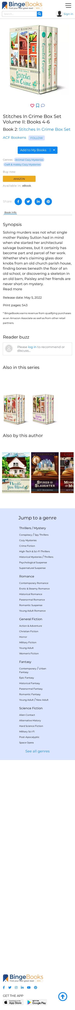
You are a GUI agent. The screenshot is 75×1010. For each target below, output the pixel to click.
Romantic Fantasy (30, 694)
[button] (12, 289)
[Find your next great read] (22, 5)
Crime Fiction (27, 545)
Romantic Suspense (30, 605)
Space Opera (26, 742)
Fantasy (25, 662)
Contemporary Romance (33, 583)
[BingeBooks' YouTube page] (29, 987)
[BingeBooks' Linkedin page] (22, 987)
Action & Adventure (30, 625)
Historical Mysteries (30, 556)
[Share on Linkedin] (38, 201)
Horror (23, 636)
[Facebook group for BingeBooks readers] (4, 987)
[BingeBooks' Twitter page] (9, 987)
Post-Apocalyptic (29, 737)
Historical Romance (30, 594)
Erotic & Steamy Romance (34, 588)
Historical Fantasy (29, 683)
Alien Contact (27, 714)
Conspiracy (25, 534)
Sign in (68, 14)
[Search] (39, 14)
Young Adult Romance (32, 610)
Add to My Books (33, 150)
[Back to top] (62, 996)
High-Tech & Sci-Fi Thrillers (34, 551)
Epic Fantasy (26, 677)
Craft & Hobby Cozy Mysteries (22, 164)
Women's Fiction (29, 653)
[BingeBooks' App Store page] (13, 1002)
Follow (36, 138)
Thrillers (25, 528)
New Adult (42, 699)
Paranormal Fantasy (31, 688)
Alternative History (30, 720)
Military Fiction (27, 642)
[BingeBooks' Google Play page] (36, 1002)
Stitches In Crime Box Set (45, 129)
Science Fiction (31, 708)
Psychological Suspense (33, 562)
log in (32, 347)
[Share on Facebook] (18, 201)
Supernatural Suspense (32, 568)
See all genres (37, 751)
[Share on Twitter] (28, 201)
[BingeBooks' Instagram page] (16, 987)
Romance (26, 576)
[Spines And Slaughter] (45, 467)
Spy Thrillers (41, 534)
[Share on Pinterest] (48, 201)
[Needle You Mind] (16, 467)
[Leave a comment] (43, 106)
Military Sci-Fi (27, 731)
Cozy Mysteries (28, 540)
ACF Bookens (14, 137)
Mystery (40, 528)
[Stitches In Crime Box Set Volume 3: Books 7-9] (45, 399)
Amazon (19, 178)
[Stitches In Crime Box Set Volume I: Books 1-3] (16, 399)
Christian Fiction (28, 631)
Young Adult (26, 647)
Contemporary (27, 668)
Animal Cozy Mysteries (29, 159)
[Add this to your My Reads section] (37, 106)
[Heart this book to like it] (32, 106)
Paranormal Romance (32, 599)
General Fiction (30, 619)
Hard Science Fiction (31, 726)
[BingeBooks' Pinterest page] (35, 987)
